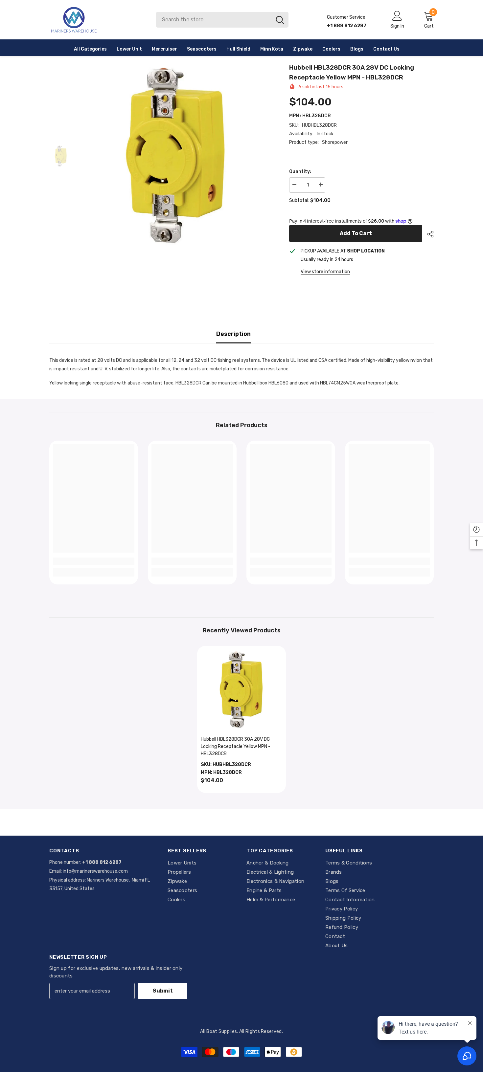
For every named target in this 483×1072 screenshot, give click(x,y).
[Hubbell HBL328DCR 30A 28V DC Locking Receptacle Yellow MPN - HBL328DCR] (241, 690)
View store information (325, 271)
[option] (176, 156)
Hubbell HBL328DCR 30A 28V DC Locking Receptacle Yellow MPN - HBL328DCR (235, 746)
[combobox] (213, 20)
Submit (163, 991)
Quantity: (300, 171)
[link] (93, 561)
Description (233, 334)
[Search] (222, 20)
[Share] (428, 234)
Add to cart (356, 233)
